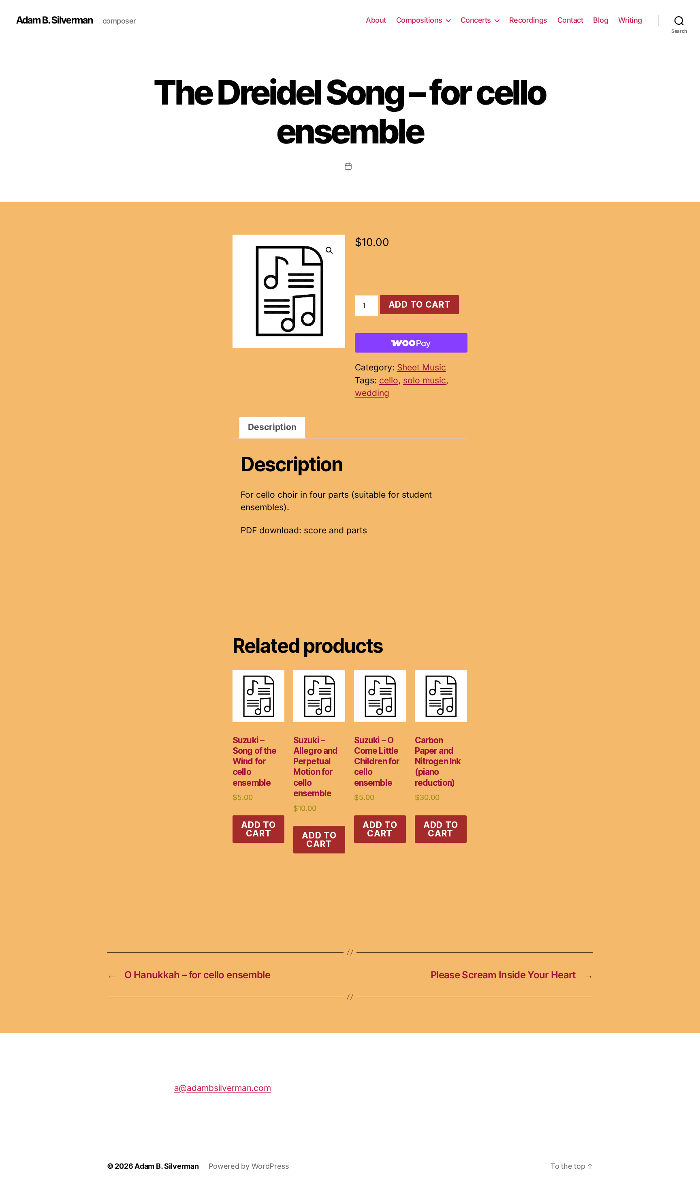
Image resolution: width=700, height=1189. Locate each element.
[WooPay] (411, 343)
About (376, 20)
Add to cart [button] (258, 829)
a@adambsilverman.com (222, 1088)
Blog (600, 20)
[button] (329, 250)
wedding (372, 393)
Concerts (476, 20)
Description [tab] (272, 427)
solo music (424, 380)
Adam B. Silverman (54, 20)
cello (388, 380)
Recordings (528, 20)
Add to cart (419, 304)
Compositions (419, 20)
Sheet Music (421, 367)
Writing (630, 20)
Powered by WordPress (249, 1166)
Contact (570, 20)
